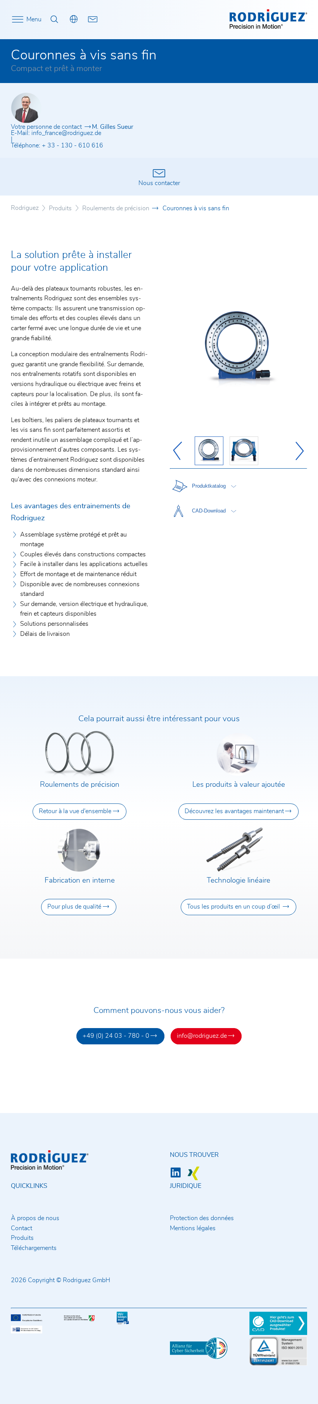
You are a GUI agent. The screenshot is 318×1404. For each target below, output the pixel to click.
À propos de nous (35, 1218)
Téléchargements (34, 1248)
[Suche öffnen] (54, 19)
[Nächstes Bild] (298, 450)
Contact (21, 1228)
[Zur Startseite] (268, 27)
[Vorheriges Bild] (179, 450)
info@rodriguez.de (202, 1036)
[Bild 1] (209, 450)
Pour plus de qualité (74, 907)
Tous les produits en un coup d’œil (234, 907)
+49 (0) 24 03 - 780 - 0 (116, 1036)
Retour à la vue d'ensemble (75, 811)
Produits (22, 1238)
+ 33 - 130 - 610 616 (72, 145)
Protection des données (202, 1218)
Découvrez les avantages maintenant (234, 811)
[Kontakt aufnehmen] (93, 19)
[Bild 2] (244, 450)
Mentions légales (193, 1228)
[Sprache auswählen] (73, 19)
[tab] (203, 486)
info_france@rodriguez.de (66, 133)
